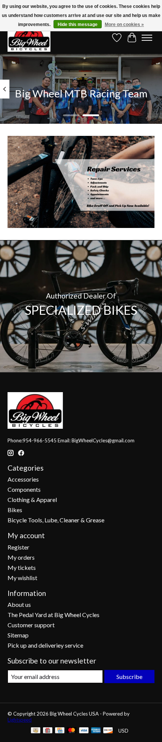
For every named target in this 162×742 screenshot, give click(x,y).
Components (24, 489)
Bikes (15, 509)
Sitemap (18, 635)
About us (19, 604)
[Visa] (84, 730)
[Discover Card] (108, 730)
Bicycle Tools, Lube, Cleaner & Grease (56, 519)
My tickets (22, 567)
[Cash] (35, 730)
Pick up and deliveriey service (45, 645)
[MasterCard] (71, 730)
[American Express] (96, 730)
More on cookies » (124, 24)
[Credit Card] (59, 730)
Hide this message (78, 24)
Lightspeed (20, 720)
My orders (21, 557)
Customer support (31, 624)
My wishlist (22, 577)
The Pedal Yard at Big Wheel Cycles (53, 614)
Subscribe (129, 676)
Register (18, 547)
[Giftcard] (47, 730)
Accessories (23, 479)
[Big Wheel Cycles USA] (29, 37)
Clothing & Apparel (32, 499)
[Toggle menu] (146, 37)
